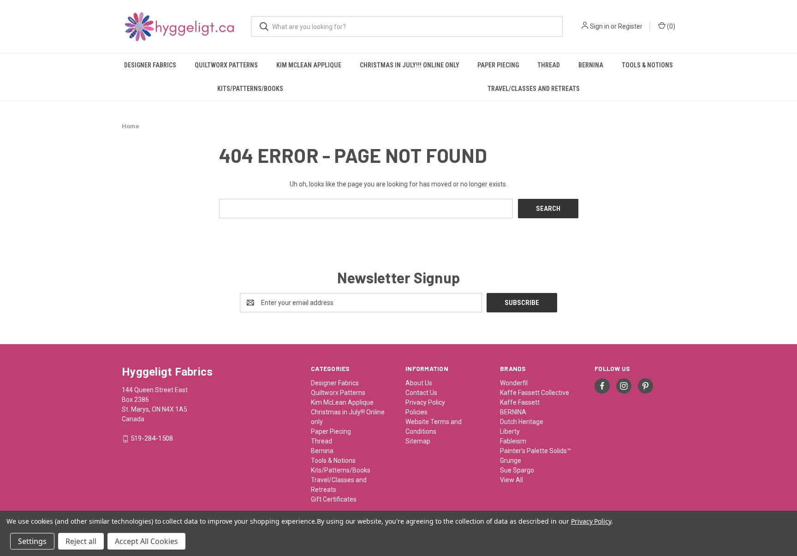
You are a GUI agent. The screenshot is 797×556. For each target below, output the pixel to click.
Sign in (599, 26)
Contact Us (421, 392)
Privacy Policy (425, 402)
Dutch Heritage (521, 421)
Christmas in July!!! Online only (409, 65)
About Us (418, 383)
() (670, 26)
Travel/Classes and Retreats (534, 88)
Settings (32, 541)
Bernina (590, 65)
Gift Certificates (334, 499)
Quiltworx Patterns (226, 65)
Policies (416, 412)
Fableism (513, 441)
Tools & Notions (647, 65)
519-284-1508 (152, 439)
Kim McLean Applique (308, 65)
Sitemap (417, 441)
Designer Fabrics (150, 65)
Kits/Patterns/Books (250, 88)
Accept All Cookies (146, 541)
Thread (548, 65)
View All (511, 480)
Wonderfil (514, 383)
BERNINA (513, 412)
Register (630, 26)
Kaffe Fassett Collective (534, 392)
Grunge (510, 460)
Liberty (510, 431)
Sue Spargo (517, 470)
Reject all (80, 541)
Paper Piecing (498, 65)
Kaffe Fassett (520, 402)
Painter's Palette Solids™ (535, 450)
